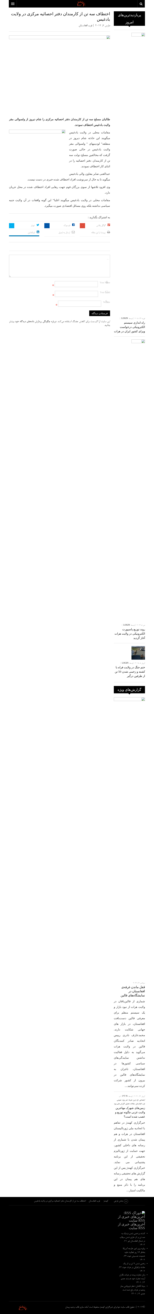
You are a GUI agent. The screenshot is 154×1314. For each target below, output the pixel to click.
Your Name (105, 283)
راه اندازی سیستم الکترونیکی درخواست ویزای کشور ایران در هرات (129, 327)
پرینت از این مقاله (98, 232)
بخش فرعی (118, 1201)
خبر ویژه (125, 1100)
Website (106, 302)
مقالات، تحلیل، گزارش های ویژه (124, 1104)
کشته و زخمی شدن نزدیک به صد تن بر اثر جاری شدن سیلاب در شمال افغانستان (132, 1237)
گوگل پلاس (101, 225)
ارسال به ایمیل (64, 232)
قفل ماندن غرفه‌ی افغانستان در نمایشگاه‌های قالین (133, 991)
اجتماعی (142, 1100)
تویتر (33, 225)
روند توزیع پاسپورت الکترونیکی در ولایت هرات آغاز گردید (130, 634)
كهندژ (18, 1307)
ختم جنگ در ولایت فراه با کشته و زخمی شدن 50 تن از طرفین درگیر (130, 672)
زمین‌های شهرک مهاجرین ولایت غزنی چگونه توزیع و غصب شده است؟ (130, 1112)
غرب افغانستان (85, 25)
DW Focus (77, 4)
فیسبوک (66, 225)
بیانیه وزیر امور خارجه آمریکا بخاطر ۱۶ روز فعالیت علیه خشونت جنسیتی (134, 1252)
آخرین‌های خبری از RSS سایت (131, 1226)
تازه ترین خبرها (133, 1100)
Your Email (105, 293)
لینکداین (31, 232)
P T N (125, 1096)
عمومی (119, 1100)
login (124, 319)
